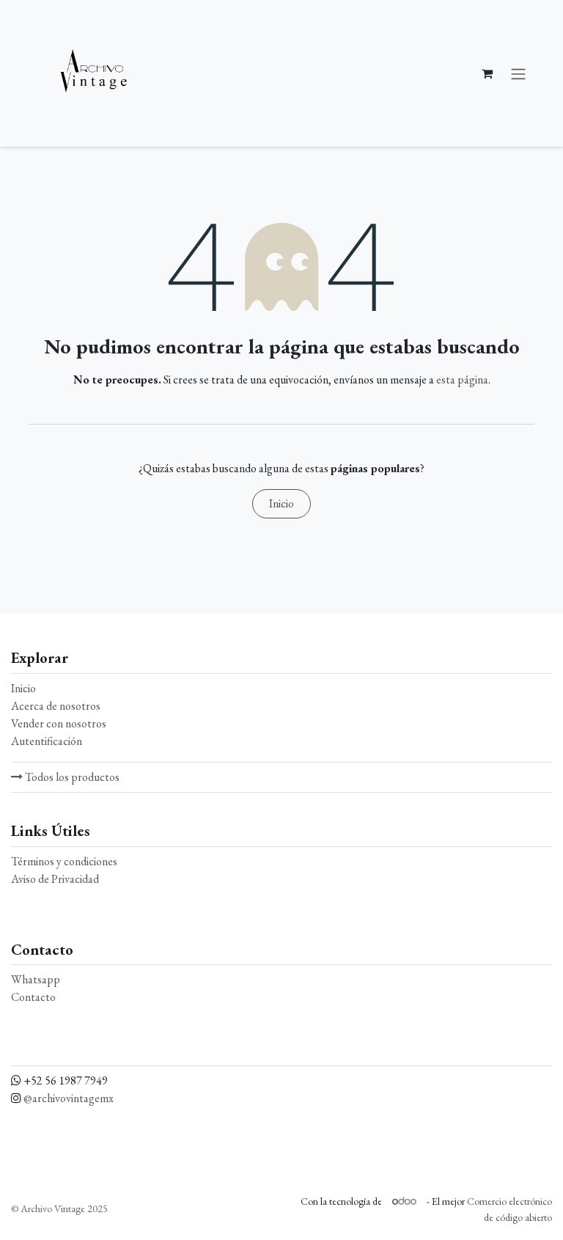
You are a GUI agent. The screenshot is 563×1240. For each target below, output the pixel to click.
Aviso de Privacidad (55, 879)
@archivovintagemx (68, 1098)
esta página (462, 379)
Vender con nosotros (58, 723)
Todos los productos (71, 777)
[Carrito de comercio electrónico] (486, 73)
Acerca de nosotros (55, 705)
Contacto (33, 997)
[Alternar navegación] (518, 73)
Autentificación (46, 741)
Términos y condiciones (64, 861)
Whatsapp (35, 979)
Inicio (281, 503)
